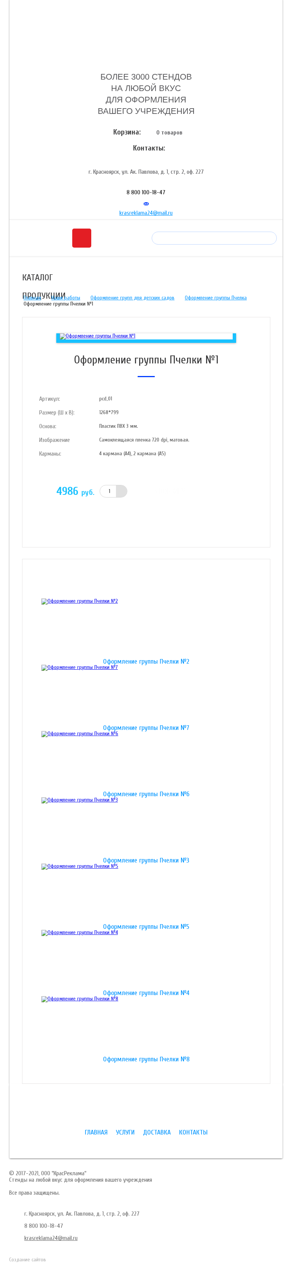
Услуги (125, 1132)
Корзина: (127, 132)
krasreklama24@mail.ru (146, 213)
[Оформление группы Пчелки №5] (146, 894)
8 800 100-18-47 (146, 192)
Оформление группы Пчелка (216, 297)
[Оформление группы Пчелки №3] (146, 827)
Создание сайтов (27, 1259)
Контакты (193, 1132)
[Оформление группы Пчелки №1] (97, 336)
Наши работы (65, 297)
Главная (32, 297)
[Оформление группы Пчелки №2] (146, 628)
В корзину (169, 491)
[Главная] (146, 35)
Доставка (157, 1132)
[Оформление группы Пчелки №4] (146, 960)
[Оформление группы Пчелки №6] (146, 761)
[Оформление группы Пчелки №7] (146, 695)
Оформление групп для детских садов (132, 297)
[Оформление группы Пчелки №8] (146, 1026)
